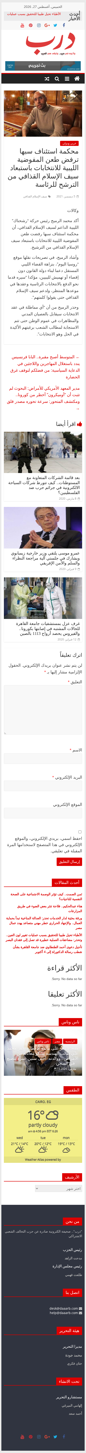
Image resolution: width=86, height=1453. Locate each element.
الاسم (76, 750)
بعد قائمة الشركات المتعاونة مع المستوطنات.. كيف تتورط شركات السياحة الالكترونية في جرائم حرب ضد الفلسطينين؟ (44, 485)
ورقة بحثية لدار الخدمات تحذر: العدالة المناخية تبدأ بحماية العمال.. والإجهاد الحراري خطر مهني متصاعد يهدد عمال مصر (44, 923)
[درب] (77, 79)
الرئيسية (70, 1041)
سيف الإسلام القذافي (35, 196)
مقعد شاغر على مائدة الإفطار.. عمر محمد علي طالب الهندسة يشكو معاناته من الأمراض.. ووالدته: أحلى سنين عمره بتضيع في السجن (42, 1056)
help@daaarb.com (64, 1313)
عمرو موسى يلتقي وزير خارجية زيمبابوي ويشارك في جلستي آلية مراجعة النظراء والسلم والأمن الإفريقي (45, 558)
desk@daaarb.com (64, 1308)
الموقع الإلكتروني (67, 804)
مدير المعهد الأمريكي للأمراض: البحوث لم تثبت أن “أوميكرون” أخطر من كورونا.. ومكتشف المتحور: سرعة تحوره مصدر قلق (43, 398)
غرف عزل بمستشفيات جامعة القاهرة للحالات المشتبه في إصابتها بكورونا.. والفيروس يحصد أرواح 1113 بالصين (48, 628)
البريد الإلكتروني (67, 777)
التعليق (75, 682)
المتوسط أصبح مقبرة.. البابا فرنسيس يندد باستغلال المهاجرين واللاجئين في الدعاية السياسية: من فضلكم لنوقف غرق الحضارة (45, 366)
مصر (57, 1041)
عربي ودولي (69, 143)
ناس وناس (43, 1041)
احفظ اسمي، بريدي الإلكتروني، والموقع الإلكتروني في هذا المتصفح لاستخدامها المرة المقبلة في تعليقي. (44, 844)
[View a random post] (47, 79)
